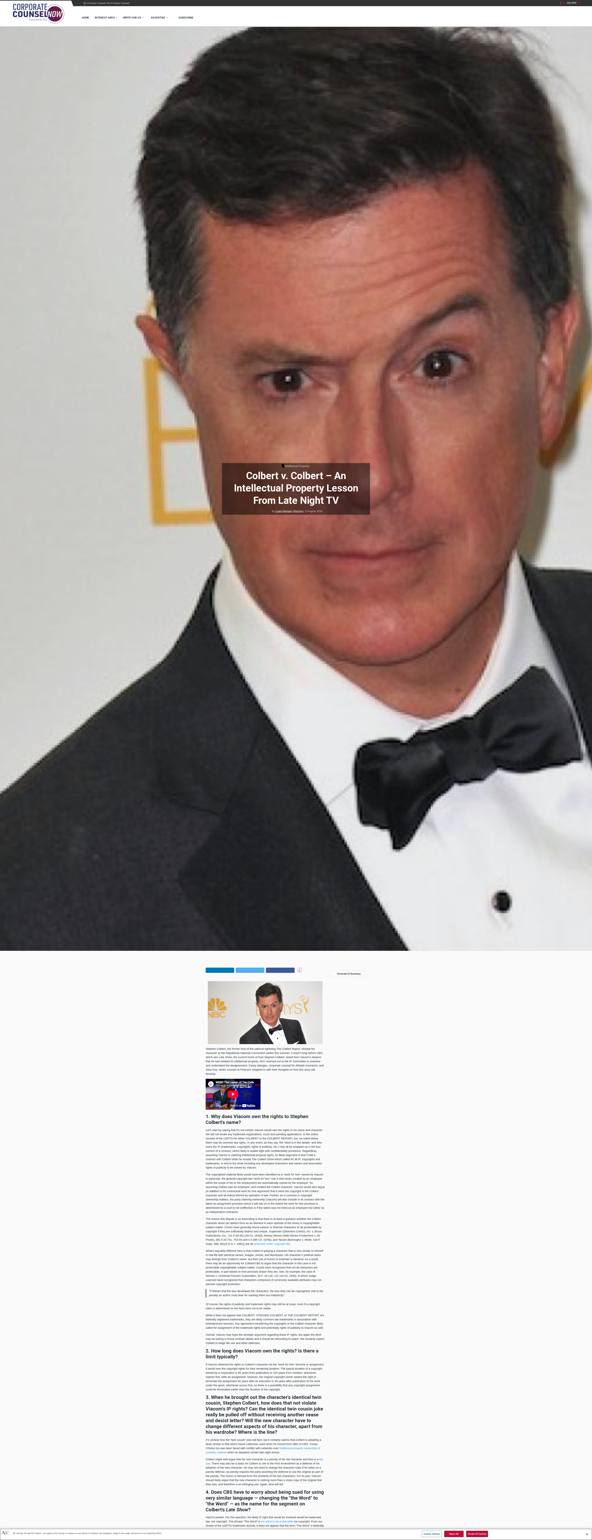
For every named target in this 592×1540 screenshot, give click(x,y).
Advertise (158, 17)
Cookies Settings (431, 1534)
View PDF (306, 970)
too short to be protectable (277, 1521)
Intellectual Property (297, 466)
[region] (296, 1534)
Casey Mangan (283, 511)
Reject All (453, 1534)
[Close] (587, 1534)
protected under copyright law (272, 1243)
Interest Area (105, 17)
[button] (220, 970)
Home (85, 17)
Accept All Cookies (477, 1534)
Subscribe (186, 17)
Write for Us (132, 17)
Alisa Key (298, 511)
